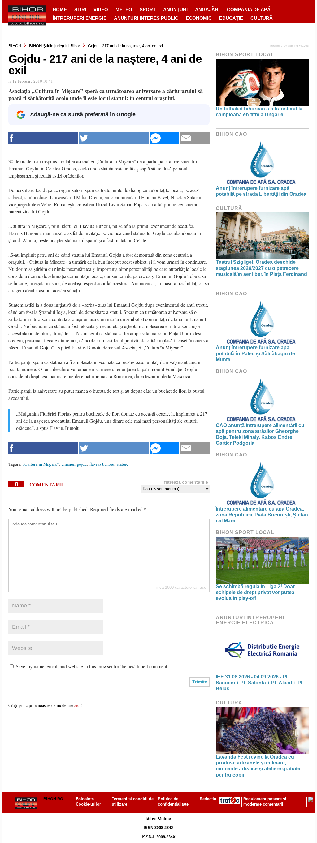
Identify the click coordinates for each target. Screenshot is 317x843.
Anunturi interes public (146, 18)
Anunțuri (175, 9)
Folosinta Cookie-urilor (88, 802)
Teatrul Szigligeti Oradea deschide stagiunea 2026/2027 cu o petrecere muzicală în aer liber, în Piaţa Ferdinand (261, 267)
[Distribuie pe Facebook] (43, 138)
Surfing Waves (298, 45)
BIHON (14, 46)
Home (60, 9)
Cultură (261, 18)
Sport (148, 9)
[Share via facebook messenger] (164, 138)
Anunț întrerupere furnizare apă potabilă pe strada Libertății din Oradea (261, 191)
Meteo (123, 9)
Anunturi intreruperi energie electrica (250, 620)
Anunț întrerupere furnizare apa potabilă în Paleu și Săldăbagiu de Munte (255, 353)
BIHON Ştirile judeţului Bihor (54, 46)
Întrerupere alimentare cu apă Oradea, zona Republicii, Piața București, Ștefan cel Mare (262, 514)
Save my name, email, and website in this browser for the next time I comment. (92, 666)
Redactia (208, 799)
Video (100, 9)
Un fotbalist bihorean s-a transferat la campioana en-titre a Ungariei (259, 111)
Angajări (207, 9)
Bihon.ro (53, 799)
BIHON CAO (231, 134)
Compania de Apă (249, 9)
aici (77, 705)
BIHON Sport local (245, 54)
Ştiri (80, 9)
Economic (199, 18)
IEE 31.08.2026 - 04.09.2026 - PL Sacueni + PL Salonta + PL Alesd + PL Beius (260, 682)
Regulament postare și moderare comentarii (264, 802)
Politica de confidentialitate (173, 802)
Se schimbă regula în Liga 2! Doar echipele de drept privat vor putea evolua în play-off (255, 592)
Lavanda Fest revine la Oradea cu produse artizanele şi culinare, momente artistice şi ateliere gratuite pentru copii (258, 765)
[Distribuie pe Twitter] (114, 138)
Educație (231, 18)
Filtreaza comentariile (186, 482)
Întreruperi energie (79, 18)
